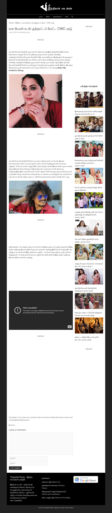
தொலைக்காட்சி (57, 16)
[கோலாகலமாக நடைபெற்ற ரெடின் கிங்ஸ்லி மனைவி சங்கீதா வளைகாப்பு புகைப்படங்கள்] (89, 149)
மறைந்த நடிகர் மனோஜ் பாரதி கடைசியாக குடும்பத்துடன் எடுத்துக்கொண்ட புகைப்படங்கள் (89, 214)
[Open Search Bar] (72, 17)
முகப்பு (41, 16)
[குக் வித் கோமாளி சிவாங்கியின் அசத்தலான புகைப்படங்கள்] (89, 276)
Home (11, 23)
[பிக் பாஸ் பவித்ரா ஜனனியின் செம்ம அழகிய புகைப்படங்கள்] (89, 227)
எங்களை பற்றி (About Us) (51, 482)
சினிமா (48, 16)
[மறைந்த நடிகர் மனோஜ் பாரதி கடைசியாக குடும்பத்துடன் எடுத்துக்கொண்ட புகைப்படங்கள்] (89, 200)
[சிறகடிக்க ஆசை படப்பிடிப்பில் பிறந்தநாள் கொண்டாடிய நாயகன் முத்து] (89, 301)
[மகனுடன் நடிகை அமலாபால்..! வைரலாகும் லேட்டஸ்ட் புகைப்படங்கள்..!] (89, 252)
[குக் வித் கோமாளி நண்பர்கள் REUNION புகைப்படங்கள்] (89, 124)
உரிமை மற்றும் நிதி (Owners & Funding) (56, 498)
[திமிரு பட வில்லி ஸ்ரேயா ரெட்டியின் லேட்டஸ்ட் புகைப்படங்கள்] (89, 325)
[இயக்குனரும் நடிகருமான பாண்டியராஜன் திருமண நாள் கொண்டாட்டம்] (89, 100)
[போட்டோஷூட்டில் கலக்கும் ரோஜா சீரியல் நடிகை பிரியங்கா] (89, 176)
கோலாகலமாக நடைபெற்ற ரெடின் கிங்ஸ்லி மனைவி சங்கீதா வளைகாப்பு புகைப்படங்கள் (89, 163)
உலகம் (66, 16)
